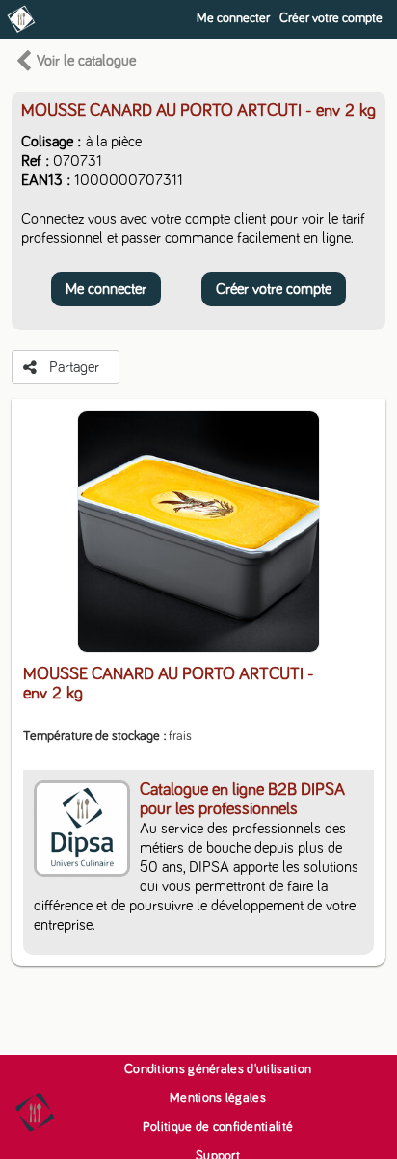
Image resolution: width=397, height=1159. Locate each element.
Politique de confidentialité (218, 1127)
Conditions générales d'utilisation (217, 1069)
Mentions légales (218, 1098)
